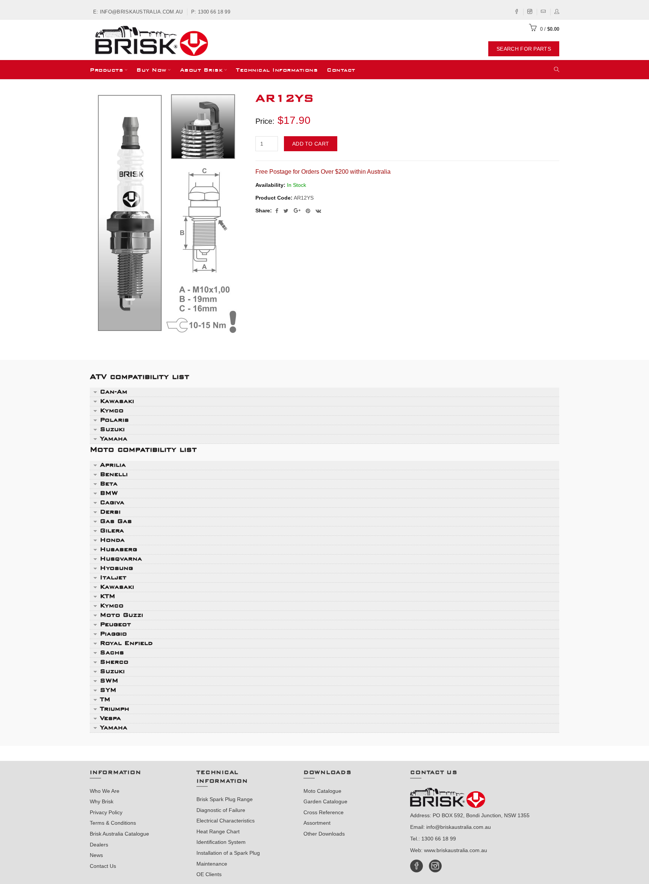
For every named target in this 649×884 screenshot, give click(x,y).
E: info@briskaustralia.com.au (138, 12)
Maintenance (211, 864)
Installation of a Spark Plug (228, 853)
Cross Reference (323, 812)
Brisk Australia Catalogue (119, 834)
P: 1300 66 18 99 (210, 12)
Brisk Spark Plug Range (224, 799)
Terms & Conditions (113, 823)
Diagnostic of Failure (220, 810)
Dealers (99, 845)
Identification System (221, 842)
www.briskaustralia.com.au (455, 850)
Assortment (317, 823)
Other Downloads (324, 834)
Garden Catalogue (325, 801)
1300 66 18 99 (438, 839)
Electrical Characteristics (225, 821)
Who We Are (104, 791)
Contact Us (103, 866)
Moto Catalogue (322, 791)
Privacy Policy (106, 812)
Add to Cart (310, 144)
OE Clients (209, 874)
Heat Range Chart (218, 831)
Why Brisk (101, 801)
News (96, 855)
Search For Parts (524, 49)
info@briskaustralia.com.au (458, 827)
